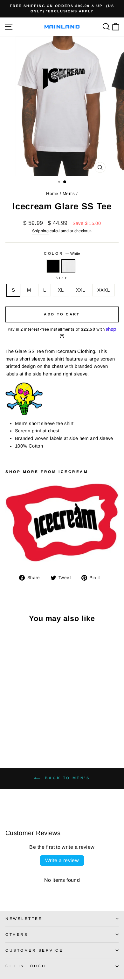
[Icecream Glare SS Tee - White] (16, 729)
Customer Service (34, 950)
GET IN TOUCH (25, 966)
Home (52, 193)
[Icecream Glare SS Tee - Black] (9, 729)
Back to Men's (66, 778)
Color (62, 253)
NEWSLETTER (24, 918)
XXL (80, 290)
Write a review (62, 860)
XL (61, 290)
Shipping (40, 231)
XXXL (103, 290)
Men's (69, 193)
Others (16, 934)
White (68, 266)
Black (53, 266)
